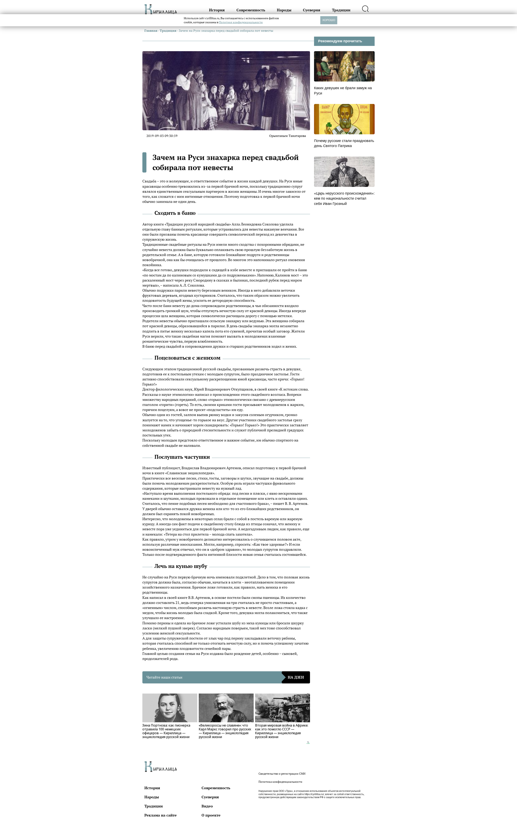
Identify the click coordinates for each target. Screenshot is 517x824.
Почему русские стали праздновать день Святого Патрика (344, 143)
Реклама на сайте (160, 815)
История (217, 9)
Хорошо (328, 20)
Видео (207, 806)
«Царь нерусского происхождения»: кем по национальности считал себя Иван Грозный (344, 198)
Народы (284, 9)
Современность (250, 9)
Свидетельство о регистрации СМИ (281, 773)
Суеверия (311, 9)
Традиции (341, 9)
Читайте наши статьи (225, 677)
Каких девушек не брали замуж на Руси (343, 90)
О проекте (211, 815)
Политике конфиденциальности (241, 22)
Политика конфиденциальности (280, 782)
